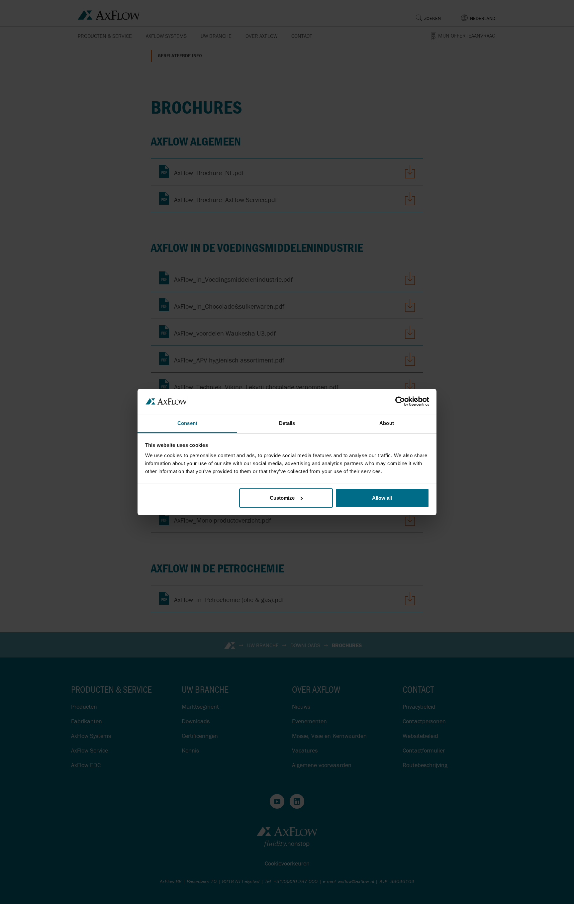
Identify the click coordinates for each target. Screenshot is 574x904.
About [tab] (386, 423)
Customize (282, 498)
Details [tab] (287, 423)
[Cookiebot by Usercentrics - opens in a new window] (400, 401)
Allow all (382, 498)
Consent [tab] (187, 423)
